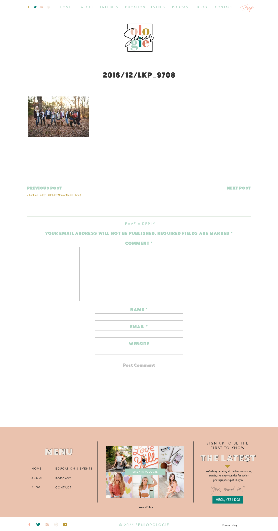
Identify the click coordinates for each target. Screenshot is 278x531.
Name (139, 310)
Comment (139, 243)
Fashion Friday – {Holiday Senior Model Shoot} (55, 195)
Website (139, 344)
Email (139, 327)
